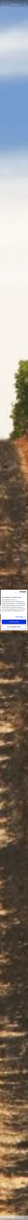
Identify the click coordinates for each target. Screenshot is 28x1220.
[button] (12, 1097)
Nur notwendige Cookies (14, 626)
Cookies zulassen (14, 621)
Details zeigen (19, 616)
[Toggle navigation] (25, 4)
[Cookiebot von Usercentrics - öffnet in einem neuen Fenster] (19, 592)
